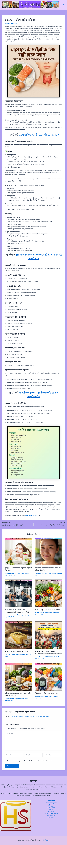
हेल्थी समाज (46, 840)
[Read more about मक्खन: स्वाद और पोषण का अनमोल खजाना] (18, 635)
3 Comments (38, 573)
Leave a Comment (9, 573)
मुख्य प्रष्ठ (51, 809)
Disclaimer (51, 811)
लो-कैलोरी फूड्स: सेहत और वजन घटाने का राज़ (48, 610)
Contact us (51, 818)
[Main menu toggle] (63, 5)
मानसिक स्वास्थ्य (51, 805)
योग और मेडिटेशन (51, 807)
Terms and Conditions (51, 813)
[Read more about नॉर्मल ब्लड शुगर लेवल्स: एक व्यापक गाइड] (48, 677)
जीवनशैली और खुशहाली (51, 803)
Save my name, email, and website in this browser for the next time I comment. (30, 761)
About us (51, 820)
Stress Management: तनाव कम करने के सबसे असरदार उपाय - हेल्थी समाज (30, 716)
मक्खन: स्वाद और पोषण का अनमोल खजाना (17, 651)
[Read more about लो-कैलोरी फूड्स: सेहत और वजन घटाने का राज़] (48, 593)
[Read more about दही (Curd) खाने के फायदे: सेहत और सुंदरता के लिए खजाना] (18, 551)
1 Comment (8, 654)
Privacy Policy (51, 815)
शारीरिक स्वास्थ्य (18, 573)
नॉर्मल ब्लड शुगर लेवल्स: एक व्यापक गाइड (46, 693)
